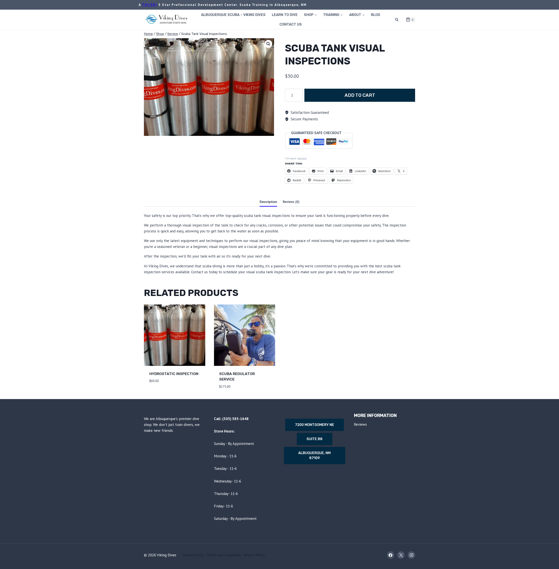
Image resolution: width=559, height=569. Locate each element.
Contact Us (291, 24)
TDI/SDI (149, 5)
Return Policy (254, 555)
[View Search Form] (396, 19)
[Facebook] (390, 555)
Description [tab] (268, 201)
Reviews (360, 424)
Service (302, 158)
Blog (375, 15)
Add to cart (360, 95)
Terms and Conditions (224, 555)
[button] (268, 44)
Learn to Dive (285, 15)
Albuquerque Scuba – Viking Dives (233, 15)
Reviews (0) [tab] (291, 201)
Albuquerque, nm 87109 (314, 455)
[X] (401, 555)
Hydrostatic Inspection (173, 374)
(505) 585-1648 (235, 418)
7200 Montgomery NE (314, 425)
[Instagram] (411, 555)
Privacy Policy (193, 555)
